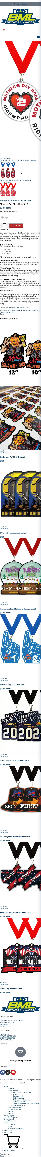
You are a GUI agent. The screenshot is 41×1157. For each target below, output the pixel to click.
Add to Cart (16, 225)
